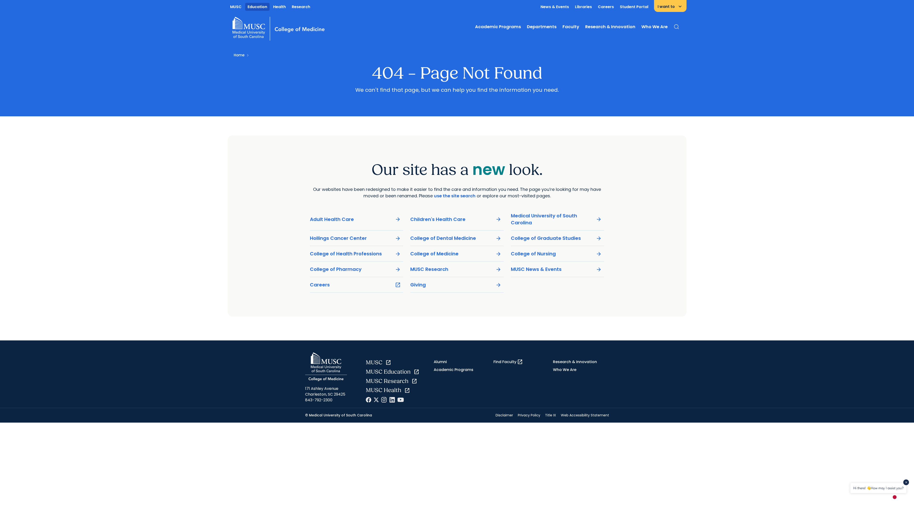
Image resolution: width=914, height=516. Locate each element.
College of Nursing (556, 253)
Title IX (550, 415)
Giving (455, 284)
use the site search (455, 196)
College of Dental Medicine (455, 238)
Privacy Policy (529, 415)
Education (257, 7)
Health (279, 7)
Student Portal (634, 7)
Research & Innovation (610, 27)
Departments (542, 27)
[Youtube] (400, 400)
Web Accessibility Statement (585, 415)
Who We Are (654, 27)
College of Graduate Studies (556, 238)
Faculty (570, 27)
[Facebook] (368, 400)
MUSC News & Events (556, 269)
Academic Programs (498, 27)
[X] (376, 400)
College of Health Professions (355, 253)
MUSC (236, 7)
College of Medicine (455, 253)
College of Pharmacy (355, 269)
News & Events (555, 7)
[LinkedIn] (392, 400)
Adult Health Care (355, 219)
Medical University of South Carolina (556, 219)
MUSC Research (455, 269)
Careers (606, 7)
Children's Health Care (455, 219)
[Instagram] (384, 400)
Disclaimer (504, 415)
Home (239, 55)
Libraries (583, 7)
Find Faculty (508, 362)
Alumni (440, 362)
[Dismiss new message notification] (906, 482)
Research (301, 7)
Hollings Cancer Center (355, 238)
